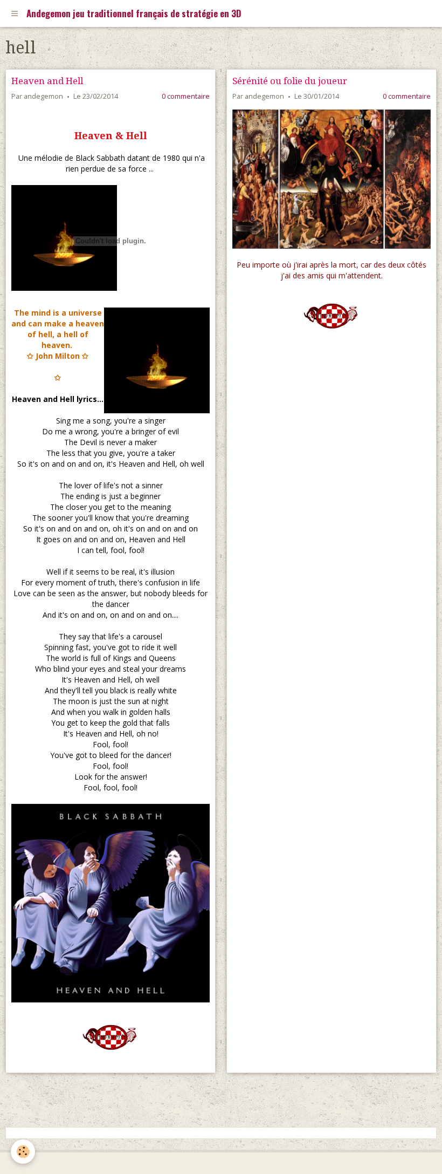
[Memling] (331, 179)
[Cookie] (23, 1151)
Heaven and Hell (47, 81)
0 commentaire (186, 96)
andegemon (43, 96)
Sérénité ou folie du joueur (289, 81)
